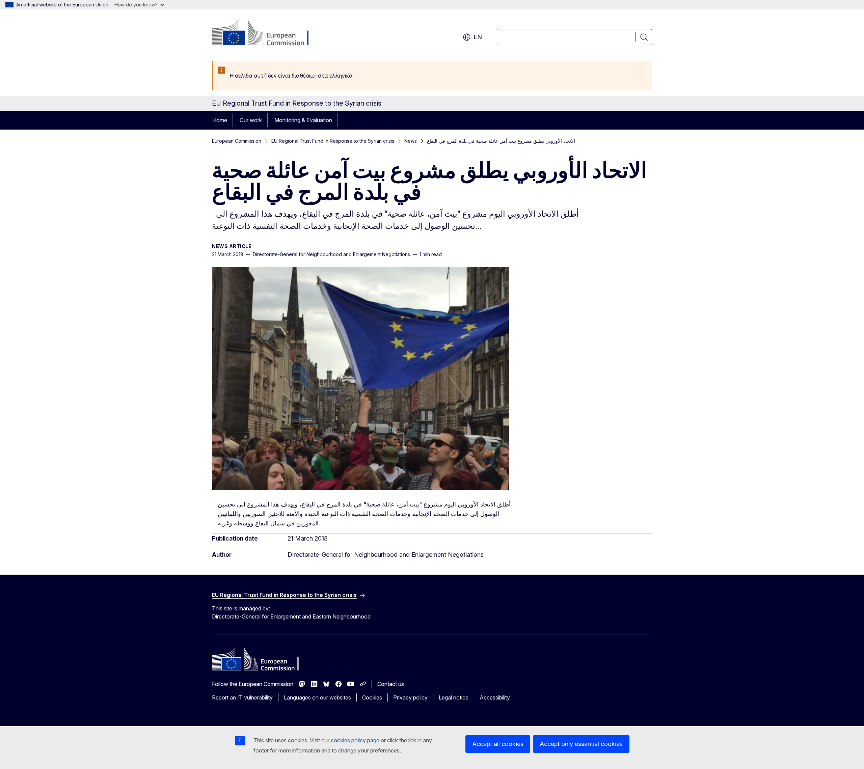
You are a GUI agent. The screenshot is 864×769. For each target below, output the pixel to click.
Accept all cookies (497, 743)
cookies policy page (355, 740)
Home (219, 120)
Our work (251, 120)
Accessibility (495, 697)
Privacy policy (410, 697)
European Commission (236, 141)
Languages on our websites (317, 697)
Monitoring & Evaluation (303, 120)
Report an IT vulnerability (242, 697)
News (410, 141)
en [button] (478, 36)
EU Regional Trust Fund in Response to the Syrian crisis (332, 141)
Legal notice (453, 697)
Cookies (372, 697)
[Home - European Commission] (266, 33)
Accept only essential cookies (581, 743)
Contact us (390, 684)
